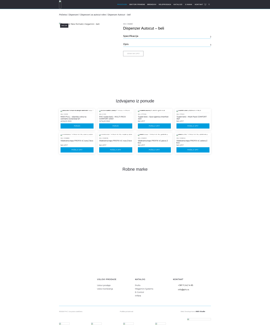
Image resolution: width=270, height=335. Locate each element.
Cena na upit (133, 53)
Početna (63, 15)
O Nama (188, 4)
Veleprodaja (165, 4)
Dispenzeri (73, 15)
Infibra (138, 296)
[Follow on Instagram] (61, 283)
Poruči (77, 126)
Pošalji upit (154, 126)
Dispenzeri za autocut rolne (93, 15)
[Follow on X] (71, 283)
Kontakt (199, 4)
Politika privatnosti (126, 311)
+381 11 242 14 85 (185, 285)
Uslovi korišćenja (105, 289)
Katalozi (178, 4)
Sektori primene (137, 4)
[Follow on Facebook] (66, 283)
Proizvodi (122, 4)
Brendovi (151, 4)
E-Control (139, 292)
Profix (137, 285)
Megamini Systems (144, 289)
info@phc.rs (183, 289)
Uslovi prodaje (104, 285)
